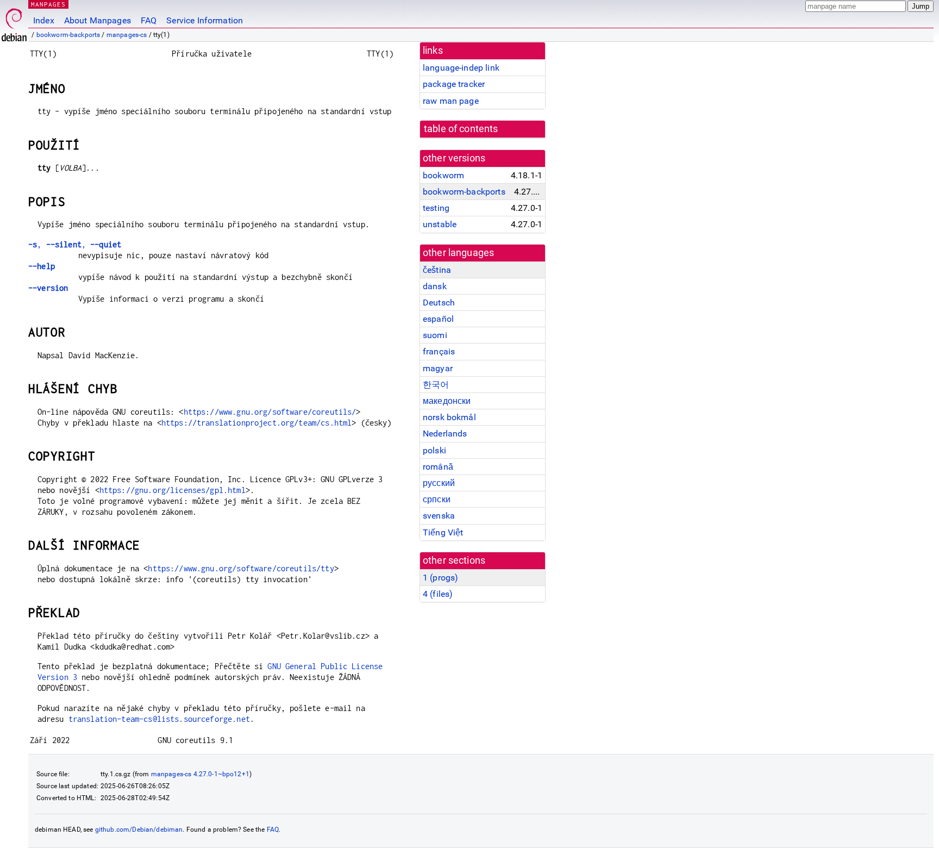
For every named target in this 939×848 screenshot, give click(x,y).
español (438, 319)
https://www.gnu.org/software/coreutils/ (270, 411)
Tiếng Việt (443, 532)
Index (43, 20)
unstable (439, 224)
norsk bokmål (449, 417)
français (439, 351)
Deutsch (439, 302)
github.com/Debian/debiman (139, 829)
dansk (435, 286)
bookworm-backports (68, 35)
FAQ (148, 20)
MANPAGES (48, 4)
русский (439, 483)
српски (436, 499)
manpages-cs (127, 35)
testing (436, 208)
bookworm (443, 175)
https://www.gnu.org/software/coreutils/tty (241, 568)
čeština (437, 270)
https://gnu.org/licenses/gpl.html (172, 490)
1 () (440, 577)
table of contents (461, 128)
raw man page (451, 101)
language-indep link (461, 68)
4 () (438, 594)
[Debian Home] (14, 22)
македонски (447, 401)
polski (434, 450)
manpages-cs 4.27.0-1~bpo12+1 (200, 774)
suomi (435, 335)
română (438, 467)
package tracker (454, 84)
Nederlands (445, 433)
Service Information (204, 20)
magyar (438, 368)
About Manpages (97, 20)
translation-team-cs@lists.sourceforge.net (159, 719)
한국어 (436, 384)
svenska (439, 515)
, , (74, 244)
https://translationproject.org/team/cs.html (256, 422)
